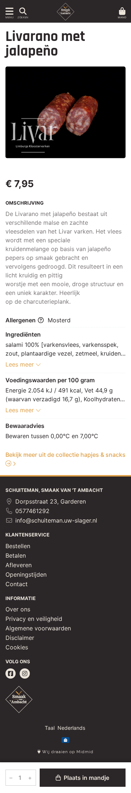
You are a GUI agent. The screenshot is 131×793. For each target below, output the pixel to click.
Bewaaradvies (24, 425)
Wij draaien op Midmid (67, 752)
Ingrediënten (23, 334)
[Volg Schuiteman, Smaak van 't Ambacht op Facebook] (10, 673)
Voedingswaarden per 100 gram (50, 380)
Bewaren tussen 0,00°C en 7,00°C (51, 436)
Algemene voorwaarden (38, 628)
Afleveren (18, 565)
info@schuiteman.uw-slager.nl (55, 520)
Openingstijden (26, 574)
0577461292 (31, 511)
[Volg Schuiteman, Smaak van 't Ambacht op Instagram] (25, 673)
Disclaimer (19, 637)
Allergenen (21, 320)
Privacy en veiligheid (33, 618)
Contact (16, 584)
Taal (50, 728)
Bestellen (17, 546)
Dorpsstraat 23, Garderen (49, 501)
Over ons (17, 609)
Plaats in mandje (85, 777)
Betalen (15, 555)
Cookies (16, 647)
